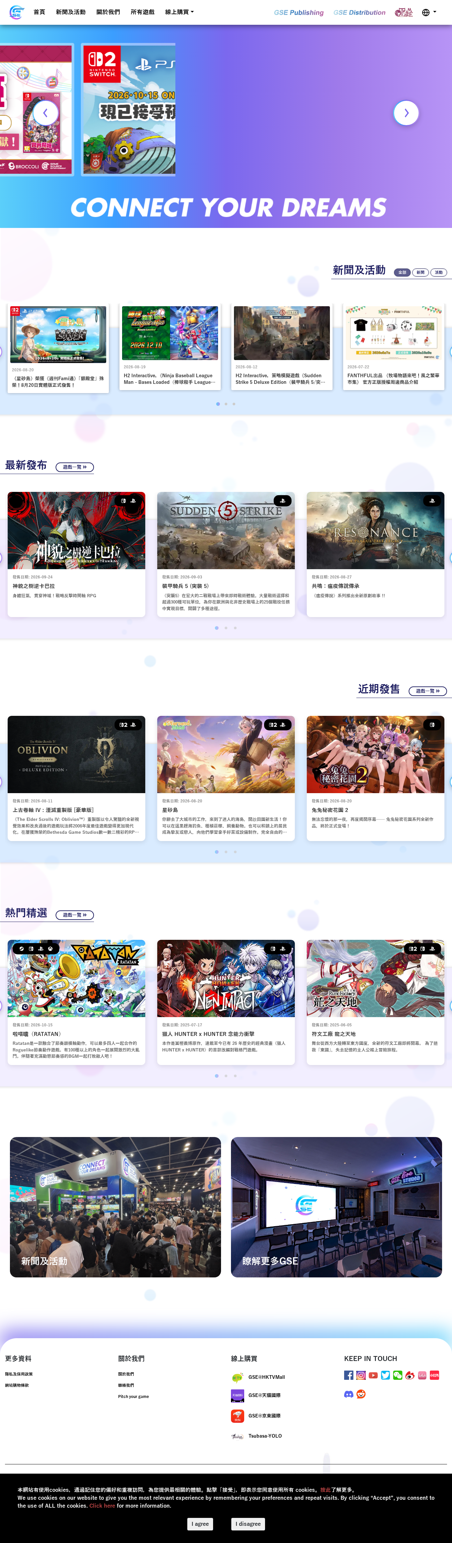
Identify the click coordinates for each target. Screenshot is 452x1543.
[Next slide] (406, 113)
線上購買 (177, 12)
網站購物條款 (17, 1385)
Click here (102, 1506)
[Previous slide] (45, 113)
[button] (429, 12)
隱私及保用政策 (19, 1374)
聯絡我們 (126, 1385)
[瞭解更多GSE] (336, 1207)
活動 (439, 272)
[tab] (218, 404)
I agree (200, 1524)
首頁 (39, 12)
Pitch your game (133, 1396)
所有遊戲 (143, 12)
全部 (402, 272)
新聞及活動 (71, 12)
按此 (325, 1490)
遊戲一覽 (73, 467)
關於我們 (108, 12)
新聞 (421, 272)
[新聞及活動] (115, 1207)
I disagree (248, 1524)
